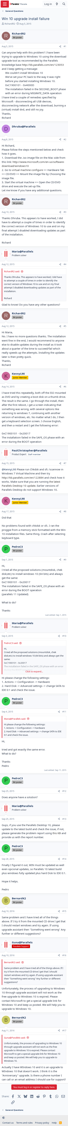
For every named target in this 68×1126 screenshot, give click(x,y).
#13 (64, 818)
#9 (65, 559)
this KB (56, 833)
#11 (64, 711)
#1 (65, 46)
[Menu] (5, 4)
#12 (64, 791)
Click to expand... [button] (34, 671)
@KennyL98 (9, 469)
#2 (65, 139)
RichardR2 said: (12, 271)
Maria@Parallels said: (15, 718)
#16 (64, 955)
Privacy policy (42, 1122)
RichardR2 (10, 23)
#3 (65, 212)
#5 (65, 326)
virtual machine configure (27, 170)
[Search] (64, 4)
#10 (64, 635)
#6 (65, 386)
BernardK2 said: (12, 962)
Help (54, 1122)
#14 (64, 858)
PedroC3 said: (11, 643)
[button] (3, 1118)
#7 (65, 463)
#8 (65, 511)
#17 (64, 1030)
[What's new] (57, 4)
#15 (64, 911)
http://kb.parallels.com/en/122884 (23, 477)
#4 (65, 264)
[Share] (60, 47)
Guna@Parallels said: (14, 1037)
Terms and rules (24, 1122)
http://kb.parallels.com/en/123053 (43, 64)
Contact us (8, 1122)
